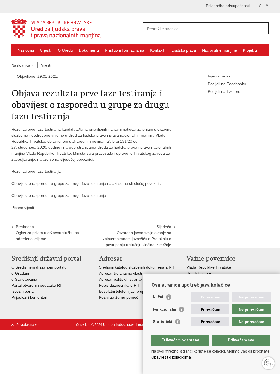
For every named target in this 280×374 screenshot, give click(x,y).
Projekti (250, 50)
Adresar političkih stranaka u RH (126, 279)
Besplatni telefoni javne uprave (125, 291)
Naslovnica (20, 65)
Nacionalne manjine (219, 50)
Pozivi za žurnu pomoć (118, 297)
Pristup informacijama (124, 50)
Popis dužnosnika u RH (119, 285)
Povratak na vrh (28, 325)
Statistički (162, 322)
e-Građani (20, 273)
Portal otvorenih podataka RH (37, 285)
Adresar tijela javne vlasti (120, 273)
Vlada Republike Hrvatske (208, 267)
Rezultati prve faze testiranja (36, 171)
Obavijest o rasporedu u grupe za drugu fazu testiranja (58, 195)
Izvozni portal (22, 291)
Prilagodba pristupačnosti (228, 6)
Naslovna (26, 50)
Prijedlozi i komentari (29, 297)
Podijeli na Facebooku (227, 84)
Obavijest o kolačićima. (171, 357)
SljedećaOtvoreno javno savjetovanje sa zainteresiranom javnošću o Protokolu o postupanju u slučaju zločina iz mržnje (137, 236)
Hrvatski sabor (198, 273)
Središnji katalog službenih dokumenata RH (136, 267)
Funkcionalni (164, 309)
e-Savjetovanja (24, 279)
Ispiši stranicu (219, 76)
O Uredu (65, 50)
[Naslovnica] (75, 29)
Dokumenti (89, 50)
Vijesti (46, 50)
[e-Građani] (34, 6)
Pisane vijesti (22, 207)
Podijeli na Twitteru (224, 91)
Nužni (158, 297)
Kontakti (157, 50)
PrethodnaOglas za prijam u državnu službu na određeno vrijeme (47, 233)
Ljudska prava (183, 50)
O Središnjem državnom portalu (38, 267)
